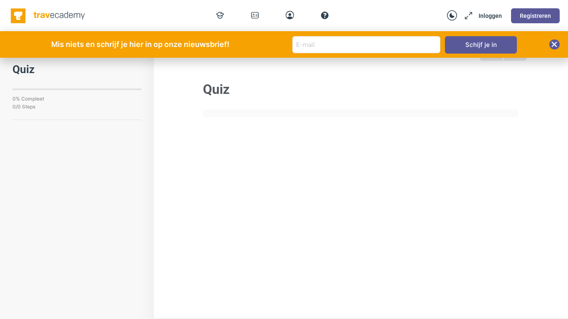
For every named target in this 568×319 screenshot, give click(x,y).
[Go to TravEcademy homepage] (48, 15)
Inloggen (490, 15)
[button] (554, 44)
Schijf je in (481, 45)
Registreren (535, 15)
